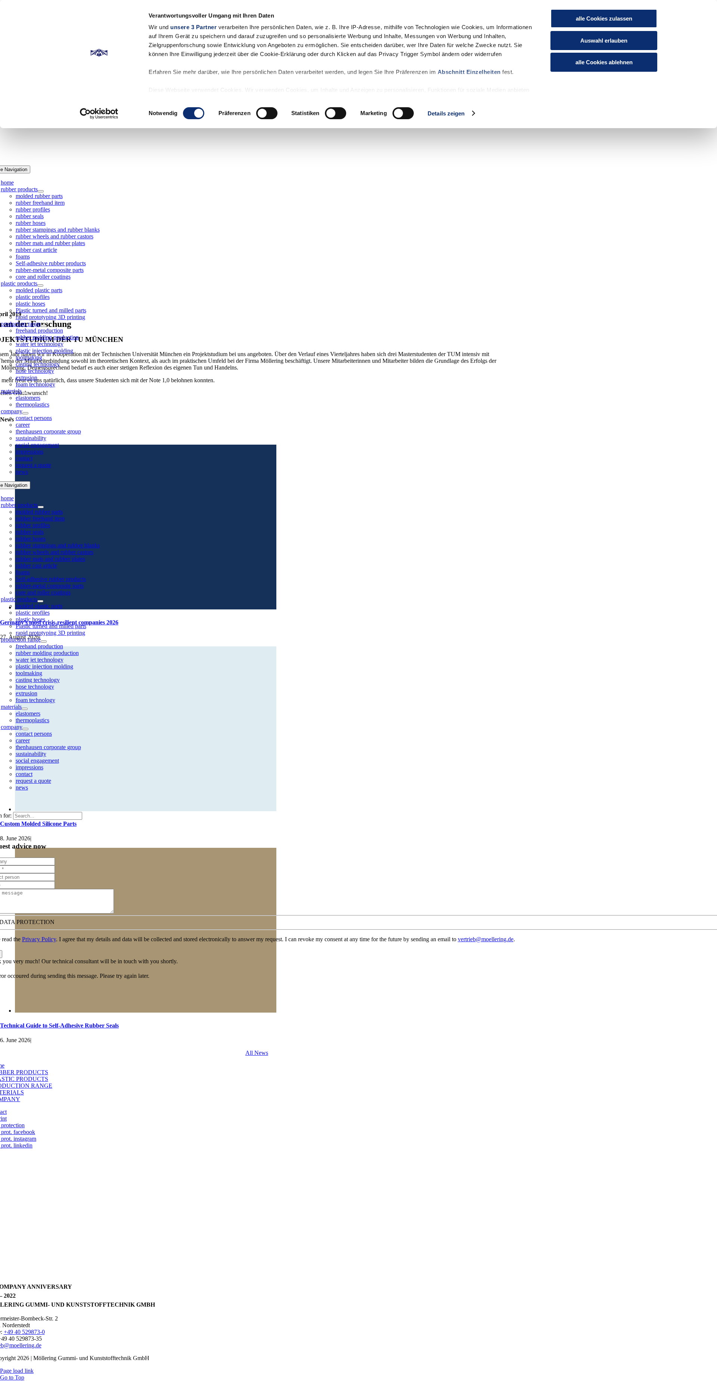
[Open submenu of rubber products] (41, 191)
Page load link (17, 1371)
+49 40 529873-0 (24, 1332)
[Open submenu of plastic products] (40, 285)
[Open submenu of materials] (25, 393)
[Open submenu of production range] (44, 326)
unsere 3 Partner (193, 27)
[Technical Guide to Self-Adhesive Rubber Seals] (145, 1010)
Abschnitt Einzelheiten (469, 72)
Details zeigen (446, 113)
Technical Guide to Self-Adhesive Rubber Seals (59, 1025)
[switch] (266, 113)
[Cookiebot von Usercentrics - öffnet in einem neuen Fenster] (99, 113)
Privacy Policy (39, 939)
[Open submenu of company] (25, 413)
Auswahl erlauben (603, 40)
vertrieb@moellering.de (485, 939)
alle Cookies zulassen (604, 18)
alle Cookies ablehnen (604, 62)
